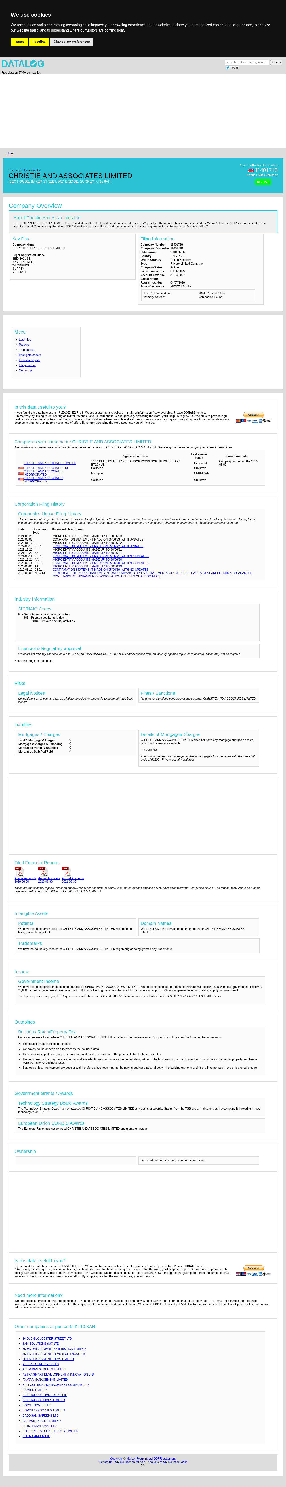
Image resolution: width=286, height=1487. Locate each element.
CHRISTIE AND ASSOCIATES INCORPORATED (43, 473)
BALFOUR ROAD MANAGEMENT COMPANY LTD (56, 1384)
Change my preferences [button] (72, 41)
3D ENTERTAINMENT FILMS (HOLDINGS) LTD (54, 1354)
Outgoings (25, 370)
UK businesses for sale (130, 1462)
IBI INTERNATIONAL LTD (39, 1426)
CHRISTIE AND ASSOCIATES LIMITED (50, 463)
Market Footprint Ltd (139, 1458)
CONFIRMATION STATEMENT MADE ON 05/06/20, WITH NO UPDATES (101, 563)
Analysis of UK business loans (167, 1462)
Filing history (27, 365)
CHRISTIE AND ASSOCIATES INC (46, 468)
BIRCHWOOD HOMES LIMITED (44, 1400)
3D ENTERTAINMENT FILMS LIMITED (48, 1359)
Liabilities (25, 339)
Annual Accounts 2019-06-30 (25, 880)
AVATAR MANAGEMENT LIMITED (45, 1379)
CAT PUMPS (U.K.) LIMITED (42, 1420)
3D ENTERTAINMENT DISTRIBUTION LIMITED (54, 1348)
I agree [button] (19, 41)
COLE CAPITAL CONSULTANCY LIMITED (50, 1431)
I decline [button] (39, 41)
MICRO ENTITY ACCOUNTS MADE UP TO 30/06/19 (87, 566)
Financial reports (29, 360)
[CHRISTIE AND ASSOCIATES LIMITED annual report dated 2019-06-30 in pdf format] (25, 872)
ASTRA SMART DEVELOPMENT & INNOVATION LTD (58, 1374)
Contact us (105, 1462)
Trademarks (26, 349)
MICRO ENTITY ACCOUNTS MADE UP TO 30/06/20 (87, 559)
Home (10, 153)
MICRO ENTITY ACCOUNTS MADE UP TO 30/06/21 (87, 553)
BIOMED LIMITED (35, 1390)
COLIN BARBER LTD (36, 1436)
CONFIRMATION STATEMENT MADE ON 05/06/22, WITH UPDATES (98, 546)
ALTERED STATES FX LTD (41, 1364)
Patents (24, 344)
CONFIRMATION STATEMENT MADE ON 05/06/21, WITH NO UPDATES (101, 556)
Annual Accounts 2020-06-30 (49, 880)
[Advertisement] (140, 111)
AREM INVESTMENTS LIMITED (44, 1369)
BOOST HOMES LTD (36, 1405)
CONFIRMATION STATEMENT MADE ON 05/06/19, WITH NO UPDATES (101, 569)
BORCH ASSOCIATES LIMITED (44, 1410)
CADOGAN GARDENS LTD (40, 1415)
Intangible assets (30, 355)
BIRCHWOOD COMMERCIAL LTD (45, 1395)
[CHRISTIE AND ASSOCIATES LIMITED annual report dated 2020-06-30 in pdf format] (49, 872)
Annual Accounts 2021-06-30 (73, 880)
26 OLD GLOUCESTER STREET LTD (47, 1338)
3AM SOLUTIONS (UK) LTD (41, 1343)
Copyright (116, 1458)
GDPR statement (165, 1458)
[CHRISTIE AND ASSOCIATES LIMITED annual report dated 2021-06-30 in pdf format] (73, 872)
